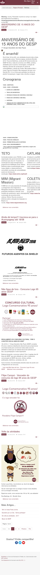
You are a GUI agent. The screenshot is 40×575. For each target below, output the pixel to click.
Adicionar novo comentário (10, 207)
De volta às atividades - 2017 (10, 516)
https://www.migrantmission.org (16, 203)
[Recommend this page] (23, 542)
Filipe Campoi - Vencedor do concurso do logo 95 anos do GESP (19, 376)
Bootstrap (3, 556)
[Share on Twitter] (20, 542)
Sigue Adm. (33, 2)
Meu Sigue (27, 1)
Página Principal (18, 8)
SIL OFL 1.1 (22, 560)
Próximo (24, 529)
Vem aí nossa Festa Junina (10, 509)
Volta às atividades (10, 431)
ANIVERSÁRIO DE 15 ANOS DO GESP (17, 25)
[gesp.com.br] (2, 2)
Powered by (9, 565)
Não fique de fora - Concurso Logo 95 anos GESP (19, 290)
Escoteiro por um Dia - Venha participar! (13, 513)
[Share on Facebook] (16, 542)
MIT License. (4, 558)
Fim (30, 529)
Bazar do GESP (6, 519)
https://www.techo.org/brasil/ (18, 174)
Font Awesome (5, 560)
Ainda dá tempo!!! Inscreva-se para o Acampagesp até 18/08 (19, 218)
